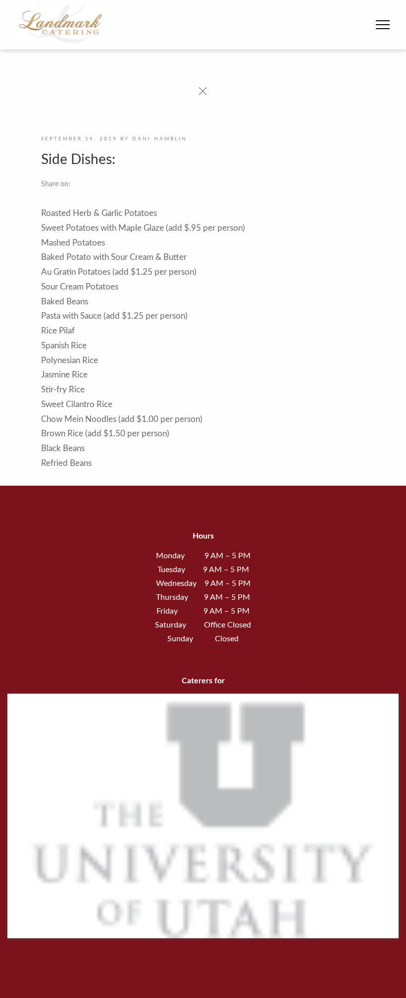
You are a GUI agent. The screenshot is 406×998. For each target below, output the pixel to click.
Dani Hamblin (159, 138)
